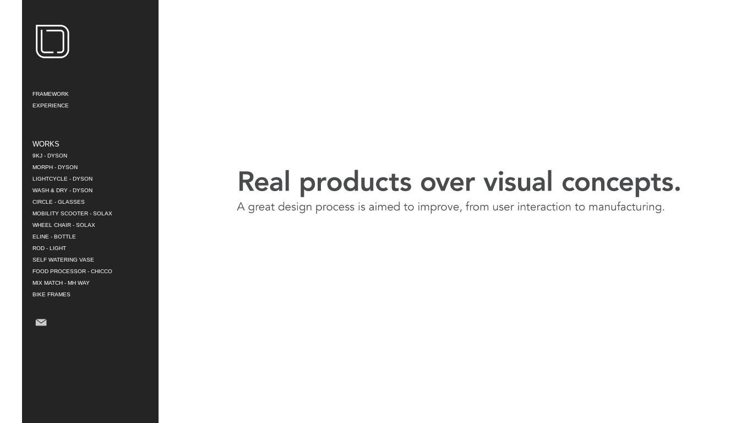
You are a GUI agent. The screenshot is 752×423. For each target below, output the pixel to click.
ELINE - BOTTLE (54, 237)
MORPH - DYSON (55, 167)
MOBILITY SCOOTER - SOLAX (72, 213)
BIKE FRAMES (51, 294)
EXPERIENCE (50, 105)
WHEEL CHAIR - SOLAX (63, 225)
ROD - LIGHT (49, 248)
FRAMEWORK (50, 94)
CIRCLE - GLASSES (58, 202)
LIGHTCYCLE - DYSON (62, 179)
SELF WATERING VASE (63, 260)
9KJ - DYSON (49, 156)
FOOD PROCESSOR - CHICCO (72, 271)
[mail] (41, 331)
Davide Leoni (52, 41)
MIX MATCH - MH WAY (61, 283)
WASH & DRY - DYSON (62, 190)
